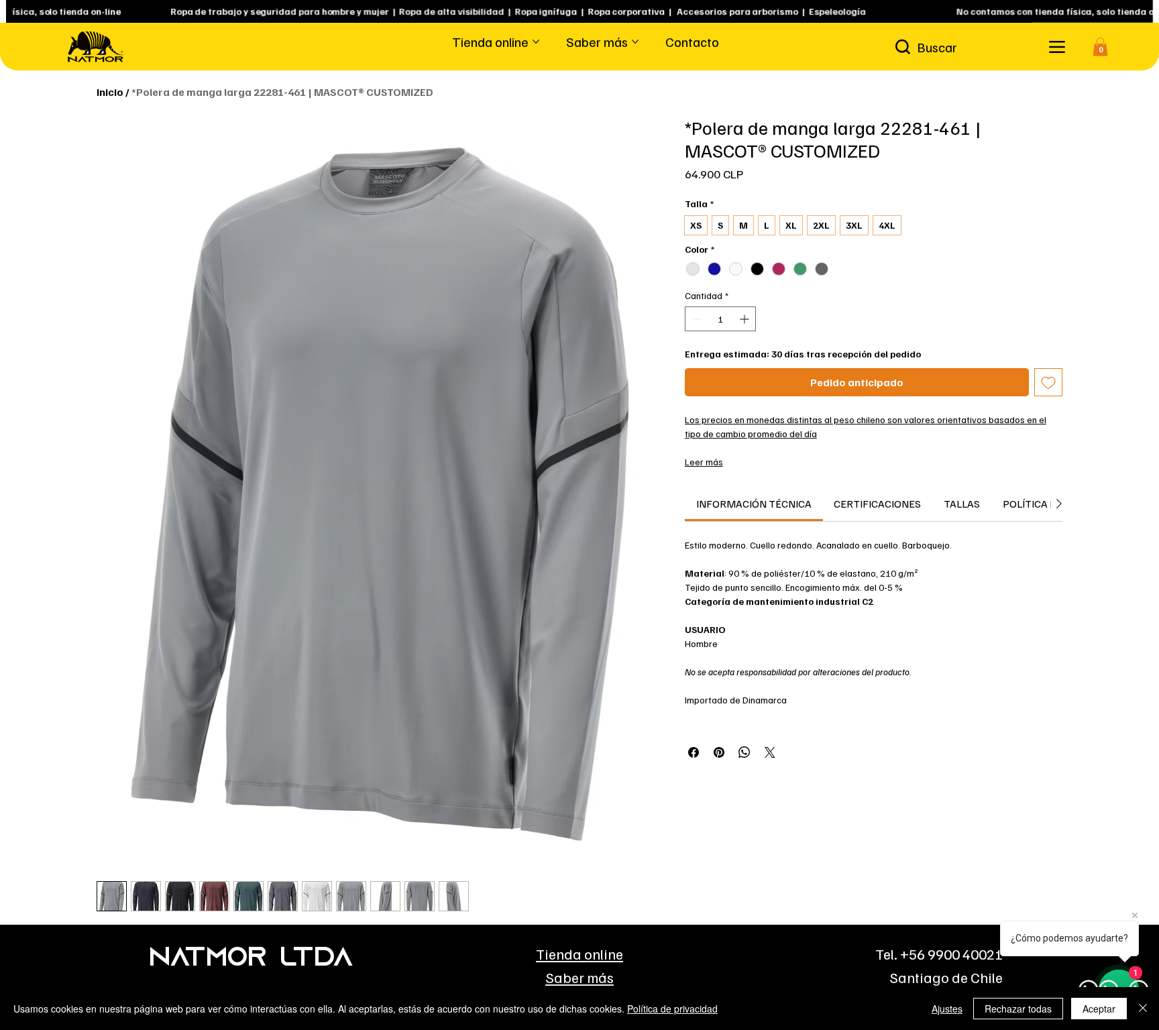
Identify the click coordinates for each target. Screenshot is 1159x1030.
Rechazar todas (1018, 1008)
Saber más (579, 977)
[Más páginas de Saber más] (635, 41)
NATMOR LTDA (251, 959)
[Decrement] (695, 319)
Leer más (704, 461)
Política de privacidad (672, 1008)
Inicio (110, 92)
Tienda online (579, 954)
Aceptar (1099, 1008)
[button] (1100, 47)
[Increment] (745, 319)
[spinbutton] (721, 319)
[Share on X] (770, 752)
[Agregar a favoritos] (1048, 382)
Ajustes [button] (947, 1008)
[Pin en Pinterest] (719, 752)
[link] (754, 503)
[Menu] (1056, 46)
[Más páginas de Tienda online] (536, 41)
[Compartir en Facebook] (693, 752)
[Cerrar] (1143, 1008)
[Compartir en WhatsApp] (744, 752)
